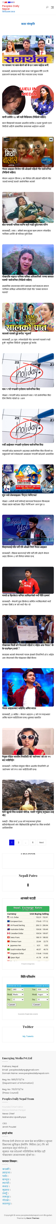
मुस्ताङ (5, 1189)
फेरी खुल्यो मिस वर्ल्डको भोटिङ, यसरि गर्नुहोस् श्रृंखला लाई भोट (28, 813)
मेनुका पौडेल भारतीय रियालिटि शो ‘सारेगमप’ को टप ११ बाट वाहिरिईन (26, 758)
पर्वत (4, 1176)
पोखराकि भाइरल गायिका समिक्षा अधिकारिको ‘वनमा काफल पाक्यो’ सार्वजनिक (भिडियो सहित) (28, 278)
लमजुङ (6, 1196)
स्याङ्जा (6, 1172)
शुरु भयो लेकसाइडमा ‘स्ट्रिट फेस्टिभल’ (19, 495)
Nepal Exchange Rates (29, 964)
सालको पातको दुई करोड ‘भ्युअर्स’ (16, 333)
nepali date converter (32, 1014)
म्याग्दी (5, 1182)
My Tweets (28, 1036)
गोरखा (5, 1200)
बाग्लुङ (5, 1179)
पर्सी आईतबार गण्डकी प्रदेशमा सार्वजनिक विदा (22, 444)
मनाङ (5, 1186)
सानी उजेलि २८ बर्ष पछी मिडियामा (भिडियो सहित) (24, 117)
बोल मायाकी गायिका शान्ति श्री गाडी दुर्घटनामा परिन (25, 224)
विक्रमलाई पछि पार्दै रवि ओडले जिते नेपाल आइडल (24, 547)
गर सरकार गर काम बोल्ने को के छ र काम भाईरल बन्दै (25, 65)
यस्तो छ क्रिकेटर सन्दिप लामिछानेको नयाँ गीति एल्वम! (26, 595)
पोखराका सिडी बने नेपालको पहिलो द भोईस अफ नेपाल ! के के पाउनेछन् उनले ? (28, 646)
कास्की (5, 1169)
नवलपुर (6, 1203)
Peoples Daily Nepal (10, 7)
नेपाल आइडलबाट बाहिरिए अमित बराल (19, 708)
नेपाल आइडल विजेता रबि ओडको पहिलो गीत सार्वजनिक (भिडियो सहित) (26, 170)
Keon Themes (33, 1218)
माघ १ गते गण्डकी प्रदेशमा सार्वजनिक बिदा (21, 389)
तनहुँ (4, 1193)
